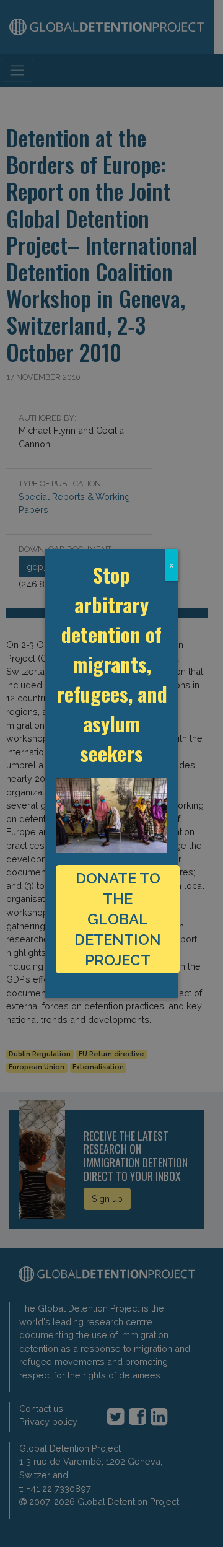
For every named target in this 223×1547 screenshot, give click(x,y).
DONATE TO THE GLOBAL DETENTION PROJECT (117, 919)
